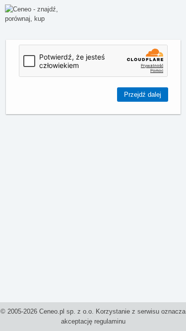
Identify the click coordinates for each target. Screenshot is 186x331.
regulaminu (109, 321)
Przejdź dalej (142, 94)
